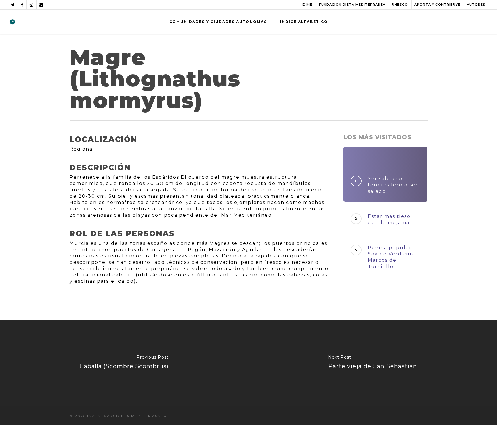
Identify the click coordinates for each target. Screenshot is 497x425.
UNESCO (400, 5)
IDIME (307, 5)
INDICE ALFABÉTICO (304, 22)
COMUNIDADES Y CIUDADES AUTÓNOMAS (218, 22)
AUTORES (476, 5)
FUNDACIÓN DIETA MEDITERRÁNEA (352, 5)
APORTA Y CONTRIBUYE (437, 5)
